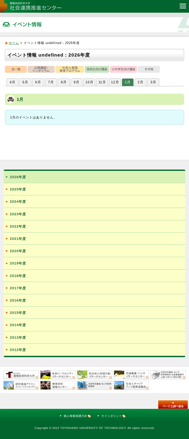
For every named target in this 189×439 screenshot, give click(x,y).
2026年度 (18, 177)
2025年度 (18, 189)
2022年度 (18, 226)
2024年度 (18, 202)
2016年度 (18, 300)
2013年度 (18, 337)
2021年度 (18, 239)
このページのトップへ (173, 404)
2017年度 (18, 288)
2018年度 (18, 276)
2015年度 (18, 313)
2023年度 (18, 214)
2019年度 (18, 263)
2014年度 (18, 325)
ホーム (14, 43)
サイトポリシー (111, 415)
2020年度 (18, 251)
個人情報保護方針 (75, 415)
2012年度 (18, 350)
